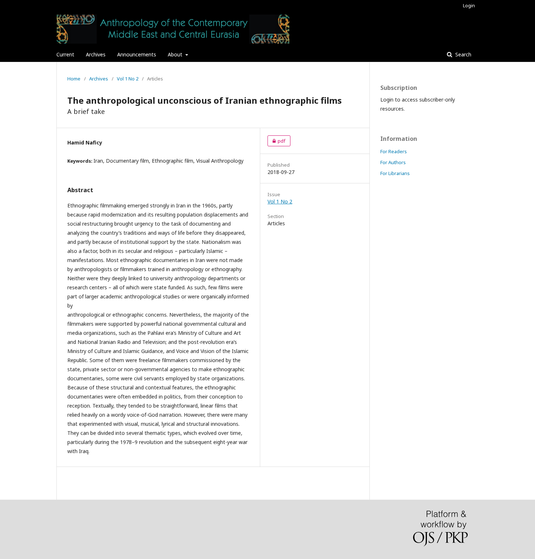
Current (65, 54)
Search (462, 54)
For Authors (393, 162)
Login (469, 5)
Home (73, 78)
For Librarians (395, 173)
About (176, 54)
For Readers (393, 151)
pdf (276, 141)
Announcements (136, 54)
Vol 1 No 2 (127, 78)
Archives (96, 54)
